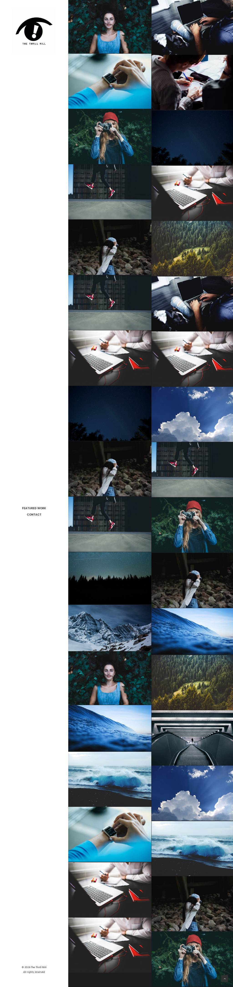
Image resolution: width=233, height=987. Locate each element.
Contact (34, 514)
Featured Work (34, 508)
